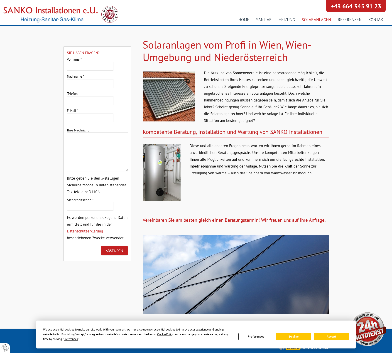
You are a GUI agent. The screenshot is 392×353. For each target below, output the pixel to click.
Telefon (72, 93)
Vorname (74, 59)
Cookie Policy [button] (165, 334)
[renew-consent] (5, 348)
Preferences (256, 336)
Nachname (75, 76)
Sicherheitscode (80, 199)
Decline (294, 336)
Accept (331, 336)
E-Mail (72, 111)
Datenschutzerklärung (85, 231)
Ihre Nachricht (78, 130)
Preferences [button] (71, 339)
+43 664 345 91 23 (356, 6)
